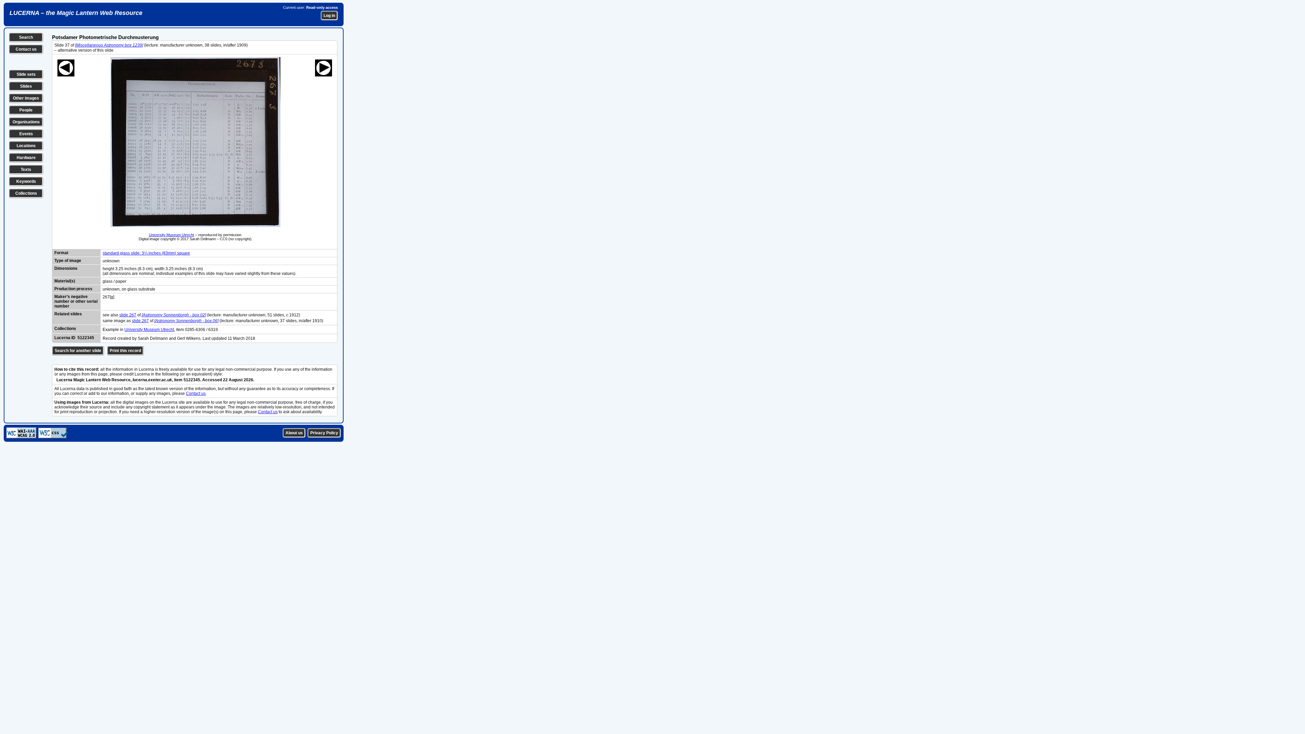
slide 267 (127, 315)
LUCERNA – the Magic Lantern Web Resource (76, 13)
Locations (26, 145)
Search (26, 37)
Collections (26, 193)
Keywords (26, 181)
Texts (26, 169)
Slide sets (26, 74)
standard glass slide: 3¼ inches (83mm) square (146, 253)
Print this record (125, 350)
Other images (26, 98)
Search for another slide (78, 350)
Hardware (26, 157)
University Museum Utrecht (171, 235)
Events (26, 134)
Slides (26, 86)
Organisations (26, 122)
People (26, 110)
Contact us (26, 49)
